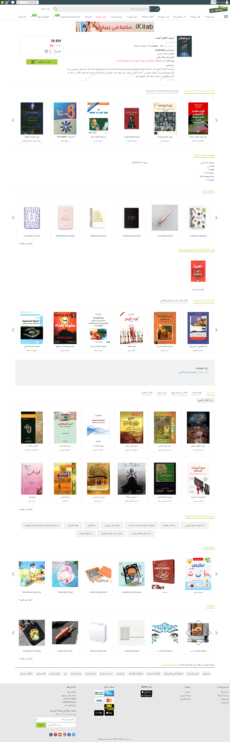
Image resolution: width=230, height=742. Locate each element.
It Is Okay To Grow (32, 236)
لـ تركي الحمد (165, 141)
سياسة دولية (90, 674)
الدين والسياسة (193, 674)
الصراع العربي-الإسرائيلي (173, 674)
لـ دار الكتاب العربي (205, 400)
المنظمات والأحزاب (136, 674)
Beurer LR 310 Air (98, 651)
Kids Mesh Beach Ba (32, 592)
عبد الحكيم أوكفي (131, 501)
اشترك (40, 725)
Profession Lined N (131, 236)
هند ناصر (31, 501)
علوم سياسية (55, 674)
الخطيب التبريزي (131, 450)
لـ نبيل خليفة (98, 350)
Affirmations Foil (98, 236)
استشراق (206, 674)
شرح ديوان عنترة (132, 446)
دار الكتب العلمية (169, 525)
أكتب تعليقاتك (202, 372)
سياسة (164, 665)
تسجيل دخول (221, 2)
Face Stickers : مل (164, 651)
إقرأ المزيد (170, 80)
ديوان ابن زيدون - (98, 497)
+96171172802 (69, 699)
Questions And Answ (131, 592)
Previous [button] (216, 120)
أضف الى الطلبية (44, 62)
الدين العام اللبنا (65, 446)
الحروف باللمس (198, 592)
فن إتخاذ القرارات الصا (98, 137)
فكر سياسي (40, 674)
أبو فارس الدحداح (31, 450)
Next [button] (13, 120)
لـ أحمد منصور (131, 141)
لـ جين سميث (98, 141)
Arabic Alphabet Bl (98, 592)
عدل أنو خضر (197, 450)
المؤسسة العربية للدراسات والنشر (141, 525)
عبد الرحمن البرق (164, 450)
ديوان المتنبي (65, 497)
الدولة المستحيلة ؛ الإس (32, 346)
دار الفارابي (92, 525)
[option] (198, 120)
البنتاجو (164, 592)
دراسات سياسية (106, 674)
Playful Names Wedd (65, 236)
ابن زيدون (97, 501)
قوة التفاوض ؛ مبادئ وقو (198, 346)
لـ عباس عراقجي (198, 350)
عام (65, 674)
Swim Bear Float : (65, 592)
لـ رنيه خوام (165, 350)
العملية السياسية (153, 674)
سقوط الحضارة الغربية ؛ (132, 137)
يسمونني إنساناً (131, 497)
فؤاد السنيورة (97, 450)
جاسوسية (120, 674)
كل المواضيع (173, 665)
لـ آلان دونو (131, 350)
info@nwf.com (69, 702)
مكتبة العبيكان (73, 525)
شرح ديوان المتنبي (165, 446)
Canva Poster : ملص (198, 651)
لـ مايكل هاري (65, 141)
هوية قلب (32, 497)
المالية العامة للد (98, 446)
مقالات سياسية (26, 674)
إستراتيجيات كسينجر (198, 497)
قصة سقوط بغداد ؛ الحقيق (65, 346)
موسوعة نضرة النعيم (165, 497)
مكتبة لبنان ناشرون (112, 525)
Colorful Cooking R (198, 236)
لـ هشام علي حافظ (198, 141)
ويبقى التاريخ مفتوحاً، (165, 137)
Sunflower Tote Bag (32, 651)
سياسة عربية (76, 674)
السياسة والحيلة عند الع (165, 346)
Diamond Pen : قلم (165, 236)
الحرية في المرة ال (198, 289)
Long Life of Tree (65, 651)
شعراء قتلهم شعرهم (198, 446)
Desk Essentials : (131, 651)
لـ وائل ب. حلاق (32, 350)
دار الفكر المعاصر (85, 533)
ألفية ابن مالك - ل (32, 446)
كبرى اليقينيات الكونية (31, 137)
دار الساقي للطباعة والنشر (141, 533)
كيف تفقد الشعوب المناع (198, 137)
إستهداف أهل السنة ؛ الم (98, 346)
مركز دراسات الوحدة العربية (111, 533)
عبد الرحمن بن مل (164, 501)
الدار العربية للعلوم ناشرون (195, 525)
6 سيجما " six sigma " (65, 137)
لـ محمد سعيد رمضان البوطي (32, 141)
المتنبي (64, 501)
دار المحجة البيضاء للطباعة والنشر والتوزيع (42, 525)
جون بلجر (169, 42)
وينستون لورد (197, 501)
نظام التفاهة (132, 346)
